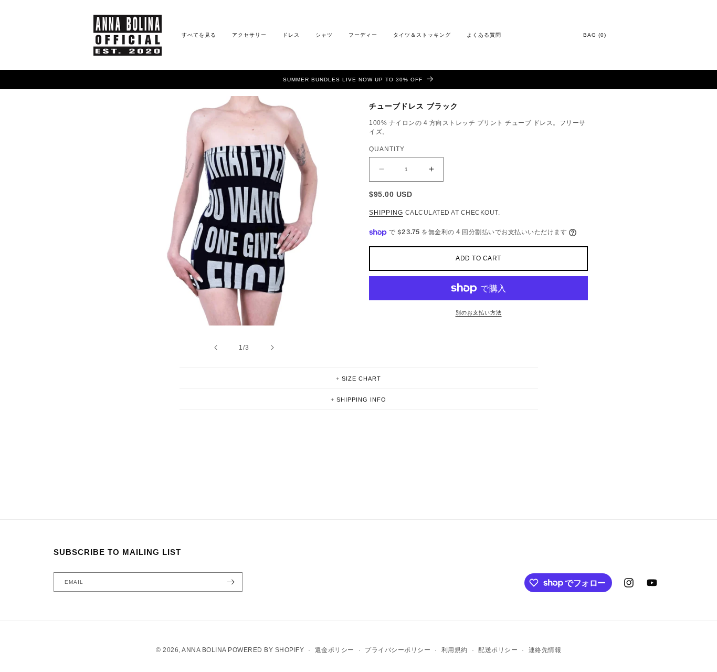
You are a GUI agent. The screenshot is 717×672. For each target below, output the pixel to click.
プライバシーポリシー (397, 650)
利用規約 (454, 650)
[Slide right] (271, 347)
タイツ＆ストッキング (422, 35)
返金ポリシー (334, 650)
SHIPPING (386, 212)
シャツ (324, 35)
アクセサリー (249, 35)
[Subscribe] (230, 582)
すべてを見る (199, 35)
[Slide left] (215, 347)
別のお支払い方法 (479, 313)
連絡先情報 (545, 650)
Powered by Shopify (266, 650)
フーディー (363, 35)
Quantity (387, 148)
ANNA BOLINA (204, 650)
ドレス (291, 35)
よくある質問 (484, 35)
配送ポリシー (498, 650)
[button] (359, 378)
